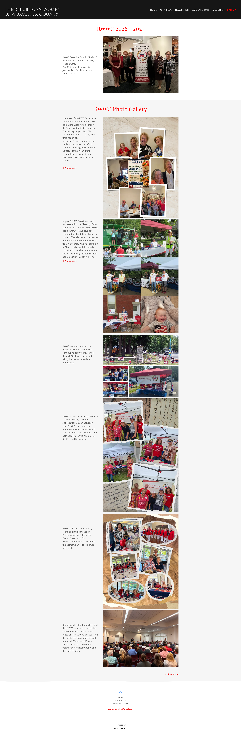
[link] (62, 14)
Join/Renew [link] (166, 9)
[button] (70, 167)
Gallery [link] (231, 10)
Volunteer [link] (218, 9)
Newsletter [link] (182, 9)
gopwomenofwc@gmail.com (120, 709)
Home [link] (153, 9)
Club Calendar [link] (200, 9)
